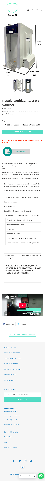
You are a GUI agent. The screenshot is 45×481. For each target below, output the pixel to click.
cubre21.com (18, 474)
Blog (5, 442)
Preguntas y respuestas (12, 369)
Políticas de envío (10, 374)
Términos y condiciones (12, 358)
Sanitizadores (9, 380)
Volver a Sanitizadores (24, 334)
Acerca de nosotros (11, 448)
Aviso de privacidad (11, 364)
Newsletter (8, 437)
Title (3, 121)
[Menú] (41, 10)
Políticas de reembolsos (12, 353)
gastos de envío (23, 112)
